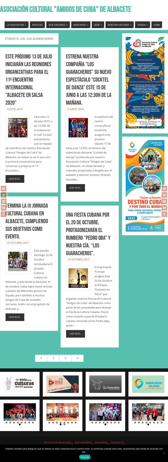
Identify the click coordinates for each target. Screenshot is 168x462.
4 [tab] (18, 423)
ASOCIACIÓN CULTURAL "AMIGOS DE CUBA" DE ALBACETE (65, 9)
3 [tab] (14, 423)
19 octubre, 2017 (78, 259)
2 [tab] (10, 423)
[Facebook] (3, 214)
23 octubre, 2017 (18, 242)
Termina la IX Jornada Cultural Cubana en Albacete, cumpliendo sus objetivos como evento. (26, 221)
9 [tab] (20, 424)
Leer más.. (15, 178)
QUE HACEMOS (83, 442)
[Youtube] (3, 188)
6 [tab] (25, 423)
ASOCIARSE (101, 442)
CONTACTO (117, 442)
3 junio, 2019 (76, 109)
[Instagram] (3, 201)
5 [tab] (21, 423)
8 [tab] (33, 423)
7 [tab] (29, 423)
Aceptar (85, 457)
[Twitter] (3, 195)
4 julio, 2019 (15, 109)
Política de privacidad (57, 442)
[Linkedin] (3, 208)
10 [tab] (64, 424)
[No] (164, 453)
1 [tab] (6, 423)
